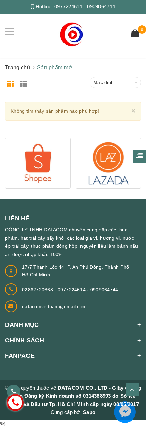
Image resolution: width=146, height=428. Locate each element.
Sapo (89, 412)
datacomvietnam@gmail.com (54, 306)
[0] (135, 33)
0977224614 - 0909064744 (84, 7)
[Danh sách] (25, 81)
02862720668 (38, 289)
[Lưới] (11, 81)
